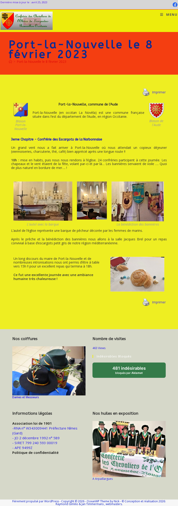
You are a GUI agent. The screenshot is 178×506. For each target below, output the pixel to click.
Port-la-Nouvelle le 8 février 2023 (41, 61)
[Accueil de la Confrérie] (10, 61)
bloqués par (133, 372)
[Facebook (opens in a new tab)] (174, 4)
